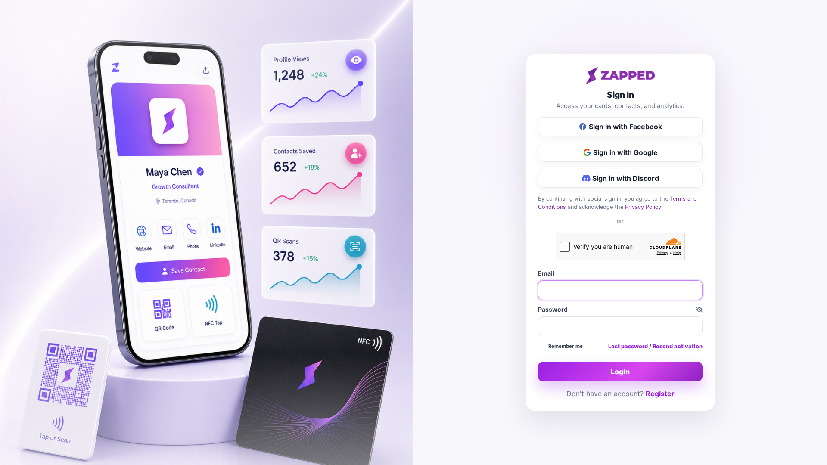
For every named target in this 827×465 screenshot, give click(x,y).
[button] (699, 309)
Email (546, 273)
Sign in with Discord (625, 178)
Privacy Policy (643, 207)
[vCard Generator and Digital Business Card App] (620, 75)
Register (660, 393)
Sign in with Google (625, 152)
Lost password (628, 346)
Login (620, 371)
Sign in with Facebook (625, 126)
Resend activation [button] (678, 346)
